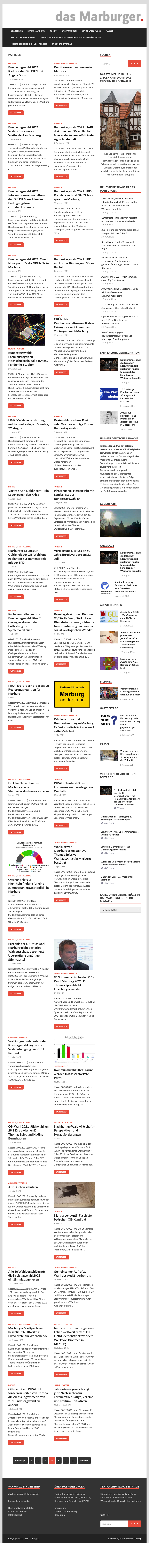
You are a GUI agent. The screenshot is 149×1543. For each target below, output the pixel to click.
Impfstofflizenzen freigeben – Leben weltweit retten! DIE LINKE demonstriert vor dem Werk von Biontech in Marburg (74, 1336)
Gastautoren (69, 31)
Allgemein (12, 1037)
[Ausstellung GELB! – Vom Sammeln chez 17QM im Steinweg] (109, 612)
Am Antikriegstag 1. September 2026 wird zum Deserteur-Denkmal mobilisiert (119, 292)
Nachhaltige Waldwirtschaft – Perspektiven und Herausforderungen (74, 1130)
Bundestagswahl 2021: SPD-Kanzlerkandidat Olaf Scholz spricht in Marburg (73, 195)
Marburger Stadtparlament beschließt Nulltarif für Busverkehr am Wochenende (28, 1332)
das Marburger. (32, 1538)
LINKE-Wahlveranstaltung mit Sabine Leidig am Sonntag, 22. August (28, 424)
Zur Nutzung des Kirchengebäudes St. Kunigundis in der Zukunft (129, 755)
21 (73, 1460)
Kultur (57, 1385)
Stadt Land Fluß (91, 31)
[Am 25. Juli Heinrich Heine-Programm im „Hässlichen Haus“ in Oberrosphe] (109, 412)
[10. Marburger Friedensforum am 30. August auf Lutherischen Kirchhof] (109, 389)
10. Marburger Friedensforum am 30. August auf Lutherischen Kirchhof (129, 395)
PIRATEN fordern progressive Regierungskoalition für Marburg (28, 689)
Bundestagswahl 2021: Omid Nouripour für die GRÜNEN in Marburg (28, 263)
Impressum (60, 1507)
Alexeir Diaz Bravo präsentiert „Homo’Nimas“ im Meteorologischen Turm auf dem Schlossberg (130, 640)
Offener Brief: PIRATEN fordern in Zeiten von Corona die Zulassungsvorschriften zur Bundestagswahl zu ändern (28, 1397)
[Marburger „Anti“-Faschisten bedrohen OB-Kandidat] (74, 1195)
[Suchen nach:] (120, 63)
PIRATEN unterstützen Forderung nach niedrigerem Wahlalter (73, 787)
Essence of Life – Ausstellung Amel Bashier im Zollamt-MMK (130, 663)
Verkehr (36, 1324)
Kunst (53, 31)
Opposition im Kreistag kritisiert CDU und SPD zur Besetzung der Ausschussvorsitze (120, 320)
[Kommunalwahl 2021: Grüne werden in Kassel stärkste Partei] (74, 1049)
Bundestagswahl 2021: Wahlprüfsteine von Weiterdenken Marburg (24, 131)
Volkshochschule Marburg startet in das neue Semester (130, 691)
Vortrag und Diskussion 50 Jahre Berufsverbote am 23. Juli (73, 554)
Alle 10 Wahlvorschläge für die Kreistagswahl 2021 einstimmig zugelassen (26, 1275)
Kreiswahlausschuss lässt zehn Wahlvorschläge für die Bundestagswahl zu (73, 424)
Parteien (12, 63)
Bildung (11, 349)
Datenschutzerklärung (65, 1511)
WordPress (124, 1538)
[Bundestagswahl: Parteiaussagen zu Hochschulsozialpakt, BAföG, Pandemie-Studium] (28, 330)
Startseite (17, 31)
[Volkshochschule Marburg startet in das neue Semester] (109, 688)
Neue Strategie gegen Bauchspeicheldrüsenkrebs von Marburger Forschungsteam (117, 335)
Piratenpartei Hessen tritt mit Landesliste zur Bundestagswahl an (74, 494)
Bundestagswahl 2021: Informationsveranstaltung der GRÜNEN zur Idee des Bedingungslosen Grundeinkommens (26, 199)
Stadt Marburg (36, 31)
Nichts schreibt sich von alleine (29, 44)
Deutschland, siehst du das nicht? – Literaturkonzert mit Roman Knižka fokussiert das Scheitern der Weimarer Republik (130, 368)
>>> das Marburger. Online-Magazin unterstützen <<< (70, 37)
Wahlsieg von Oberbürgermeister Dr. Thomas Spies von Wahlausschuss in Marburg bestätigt (72, 854)
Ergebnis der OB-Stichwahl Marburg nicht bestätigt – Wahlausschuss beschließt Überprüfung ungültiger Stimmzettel (26, 951)
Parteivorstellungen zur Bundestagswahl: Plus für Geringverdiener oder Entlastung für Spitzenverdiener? (25, 622)
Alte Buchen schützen (23, 1187)
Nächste (84, 1460)
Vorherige (20, 1460)
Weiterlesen (14, 112)
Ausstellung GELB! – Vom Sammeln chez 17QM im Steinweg (129, 616)
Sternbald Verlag (62, 44)
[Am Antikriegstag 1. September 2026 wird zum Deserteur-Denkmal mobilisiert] (106, 582)
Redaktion (59, 1514)
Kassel (109, 31)
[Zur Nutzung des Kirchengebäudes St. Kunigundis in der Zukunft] (109, 751)
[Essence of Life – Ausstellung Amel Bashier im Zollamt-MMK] (109, 659)
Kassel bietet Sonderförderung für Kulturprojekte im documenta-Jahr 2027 (118, 245)
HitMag (137, 1538)
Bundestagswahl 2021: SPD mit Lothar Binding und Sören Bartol (74, 263)
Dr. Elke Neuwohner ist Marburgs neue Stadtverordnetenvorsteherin (28, 787)
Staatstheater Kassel (23, 37)
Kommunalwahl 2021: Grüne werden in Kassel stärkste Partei (73, 1074)
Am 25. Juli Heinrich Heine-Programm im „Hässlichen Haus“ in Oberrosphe (129, 418)
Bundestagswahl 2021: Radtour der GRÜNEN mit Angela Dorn (25, 71)
